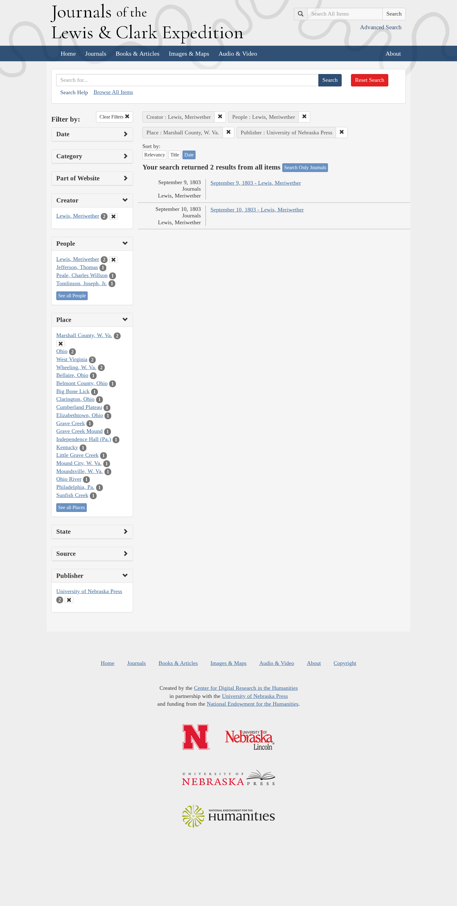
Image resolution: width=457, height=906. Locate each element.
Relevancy (154, 154)
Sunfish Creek (72, 495)
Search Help (74, 92)
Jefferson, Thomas (77, 267)
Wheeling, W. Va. (76, 367)
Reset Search (369, 80)
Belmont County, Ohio (82, 383)
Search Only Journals (305, 167)
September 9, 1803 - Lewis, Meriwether (255, 183)
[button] (220, 117)
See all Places (71, 507)
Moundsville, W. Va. (79, 471)
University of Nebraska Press (89, 591)
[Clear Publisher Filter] (69, 600)
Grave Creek (70, 423)
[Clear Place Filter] (60, 344)
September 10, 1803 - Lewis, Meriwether (257, 210)
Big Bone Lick (73, 391)
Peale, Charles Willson (82, 275)
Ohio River (68, 479)
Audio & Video (238, 53)
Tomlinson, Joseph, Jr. (81, 283)
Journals (95, 53)
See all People (72, 295)
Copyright (345, 663)
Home (68, 53)
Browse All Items (113, 92)
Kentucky (67, 447)
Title (174, 154)
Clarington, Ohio (75, 399)
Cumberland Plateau (79, 407)
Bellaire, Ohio (72, 375)
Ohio (61, 351)
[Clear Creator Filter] (113, 216)
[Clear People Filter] (113, 260)
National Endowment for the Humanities (252, 704)
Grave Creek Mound (79, 431)
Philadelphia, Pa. (75, 487)
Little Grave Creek (77, 455)
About (393, 53)
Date (189, 154)
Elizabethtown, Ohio (79, 415)
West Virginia (71, 359)
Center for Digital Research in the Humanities (246, 688)
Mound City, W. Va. (79, 463)
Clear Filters (112, 116)
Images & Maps (189, 53)
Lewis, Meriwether (77, 216)
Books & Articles (137, 53)
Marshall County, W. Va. (84, 335)
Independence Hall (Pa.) (83, 439)
